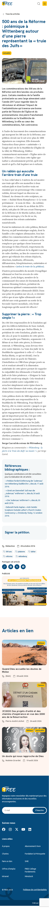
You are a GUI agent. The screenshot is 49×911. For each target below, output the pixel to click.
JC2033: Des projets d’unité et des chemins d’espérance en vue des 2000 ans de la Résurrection (23, 714)
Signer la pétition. (17, 532)
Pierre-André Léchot (15, 721)
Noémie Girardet (13, 760)
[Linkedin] (29, 829)
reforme (9, 556)
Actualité (6, 53)
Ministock (29, 876)
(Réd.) (8, 676)
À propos (6, 846)
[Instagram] (10, 829)
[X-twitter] (16, 829)
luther (33, 551)
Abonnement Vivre (33, 846)
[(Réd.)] (3, 676)
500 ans (9, 551)
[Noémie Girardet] (3, 760)
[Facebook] (3, 829)
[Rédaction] (3, 546)
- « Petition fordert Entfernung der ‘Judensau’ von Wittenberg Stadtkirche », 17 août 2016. (24, 484)
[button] (44, 3)
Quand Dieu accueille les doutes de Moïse (21, 670)
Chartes (5, 854)
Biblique (41, 643)
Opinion (41, 685)
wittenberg (22, 556)
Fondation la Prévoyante (35, 854)
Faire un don (7, 861)
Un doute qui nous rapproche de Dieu (23, 756)
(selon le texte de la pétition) (30, 266)
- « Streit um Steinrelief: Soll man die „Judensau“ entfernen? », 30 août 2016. (22, 493)
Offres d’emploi (8, 869)
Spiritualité (40, 730)
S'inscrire (39, 810)
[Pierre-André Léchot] (3, 721)
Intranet (5, 876)
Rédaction (10, 546)
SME (27, 861)
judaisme (21, 551)
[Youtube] (23, 829)
